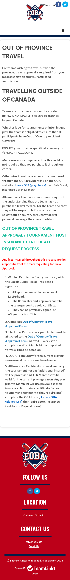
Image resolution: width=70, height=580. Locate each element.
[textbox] (35, 232)
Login (35, 573)
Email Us (34, 546)
